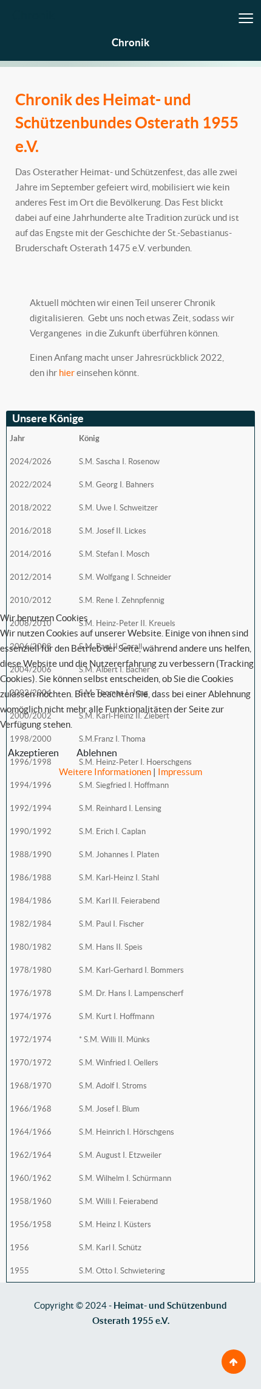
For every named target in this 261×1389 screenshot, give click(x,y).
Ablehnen (96, 752)
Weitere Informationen (105, 772)
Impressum (180, 772)
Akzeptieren (33, 752)
